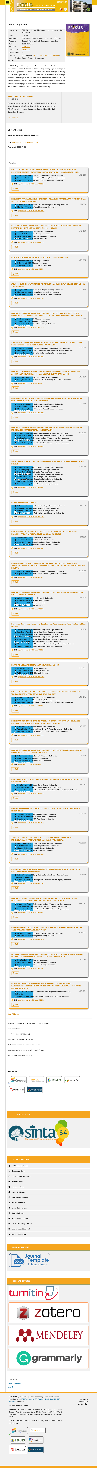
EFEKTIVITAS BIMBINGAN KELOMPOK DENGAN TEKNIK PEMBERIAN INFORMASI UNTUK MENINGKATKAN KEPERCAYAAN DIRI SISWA (46, 751)
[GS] (9, 1084)
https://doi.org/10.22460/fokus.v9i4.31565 (31, 487)
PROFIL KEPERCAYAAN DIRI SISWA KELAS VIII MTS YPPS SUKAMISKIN (39, 257)
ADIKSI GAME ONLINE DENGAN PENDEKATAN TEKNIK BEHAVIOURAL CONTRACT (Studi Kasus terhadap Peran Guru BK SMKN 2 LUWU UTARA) (46, 343)
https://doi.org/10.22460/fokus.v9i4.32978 (31, 298)
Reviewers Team (18, 1187)
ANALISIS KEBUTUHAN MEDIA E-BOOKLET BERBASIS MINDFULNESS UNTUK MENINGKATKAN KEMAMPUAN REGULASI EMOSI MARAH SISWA (42, 838)
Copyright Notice (18, 1213)
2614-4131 (26, 47)
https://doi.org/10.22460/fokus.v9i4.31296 (31, 577)
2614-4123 (26, 50)
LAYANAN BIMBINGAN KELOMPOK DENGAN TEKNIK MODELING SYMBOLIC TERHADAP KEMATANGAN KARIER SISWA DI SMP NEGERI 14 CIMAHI (46, 227)
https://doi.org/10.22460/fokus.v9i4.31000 (31, 548)
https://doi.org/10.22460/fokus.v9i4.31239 (31, 650)
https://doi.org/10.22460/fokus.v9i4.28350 (31, 609)
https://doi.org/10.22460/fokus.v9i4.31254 (31, 446)
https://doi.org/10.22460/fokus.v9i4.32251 (31, 184)
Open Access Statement (21, 1229)
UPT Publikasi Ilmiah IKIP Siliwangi (46, 55)
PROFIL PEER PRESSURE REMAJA (24, 502)
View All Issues (13, 1014)
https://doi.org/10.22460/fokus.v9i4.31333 (31, 357)
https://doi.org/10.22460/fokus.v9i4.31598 (31, 706)
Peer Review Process (20, 1197)
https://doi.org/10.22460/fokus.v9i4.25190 (31, 327)
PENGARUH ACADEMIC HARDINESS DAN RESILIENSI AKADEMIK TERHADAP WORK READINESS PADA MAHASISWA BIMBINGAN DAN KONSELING (44, 533)
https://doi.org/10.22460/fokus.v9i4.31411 (31, 1000)
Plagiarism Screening (20, 1218)
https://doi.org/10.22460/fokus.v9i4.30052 (31, 517)
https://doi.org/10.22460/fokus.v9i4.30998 (31, 883)
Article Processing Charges (22, 1224)
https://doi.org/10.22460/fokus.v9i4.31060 (31, 413)
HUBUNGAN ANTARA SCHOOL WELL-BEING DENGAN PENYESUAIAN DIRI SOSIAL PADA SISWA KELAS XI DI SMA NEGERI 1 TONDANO (46, 399)
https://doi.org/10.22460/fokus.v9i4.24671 (31, 968)
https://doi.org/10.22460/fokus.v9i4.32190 (31, 735)
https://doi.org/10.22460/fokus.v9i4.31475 (31, 854)
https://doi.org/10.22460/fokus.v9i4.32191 (31, 383)
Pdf (16, 189)
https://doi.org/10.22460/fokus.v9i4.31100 (31, 939)
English (10, 1387)
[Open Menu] (7, 2)
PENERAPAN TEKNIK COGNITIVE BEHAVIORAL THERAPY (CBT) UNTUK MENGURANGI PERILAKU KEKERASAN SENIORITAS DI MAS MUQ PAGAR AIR (45, 722)
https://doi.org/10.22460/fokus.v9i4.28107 (31, 242)
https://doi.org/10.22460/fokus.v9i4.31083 (31, 211)
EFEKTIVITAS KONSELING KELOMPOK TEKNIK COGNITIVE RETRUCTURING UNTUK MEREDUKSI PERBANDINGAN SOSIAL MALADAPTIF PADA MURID (44, 899)
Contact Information (18, 1234)
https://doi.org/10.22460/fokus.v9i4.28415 (31, 269)
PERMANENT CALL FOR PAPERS (20, 96)
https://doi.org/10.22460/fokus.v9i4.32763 (31, 793)
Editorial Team (17, 1182)
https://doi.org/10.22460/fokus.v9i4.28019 (31, 677)
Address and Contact (20, 1166)
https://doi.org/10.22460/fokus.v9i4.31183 (31, 823)
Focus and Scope (18, 1171)
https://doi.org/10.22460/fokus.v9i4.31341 (31, 912)
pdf (16, 553)
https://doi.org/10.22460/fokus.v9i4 (25, 142)
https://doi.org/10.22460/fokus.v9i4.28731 (31, 764)
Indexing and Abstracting (22, 1176)
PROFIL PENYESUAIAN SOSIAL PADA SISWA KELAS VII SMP (35, 665)
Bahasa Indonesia (14, 1383)
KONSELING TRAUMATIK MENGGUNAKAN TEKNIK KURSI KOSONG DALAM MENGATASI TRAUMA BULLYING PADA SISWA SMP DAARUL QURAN (46, 693)
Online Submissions (19, 1208)
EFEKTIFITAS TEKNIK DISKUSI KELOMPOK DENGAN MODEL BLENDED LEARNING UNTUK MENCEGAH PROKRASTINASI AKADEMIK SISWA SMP (46, 428)
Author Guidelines (18, 1192)
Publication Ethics (18, 1203)
